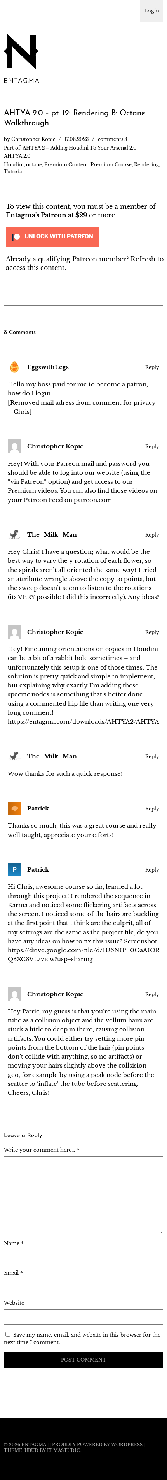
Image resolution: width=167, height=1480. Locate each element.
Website (14, 1303)
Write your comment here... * (41, 1150)
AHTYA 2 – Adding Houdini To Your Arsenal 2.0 (80, 148)
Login (151, 10)
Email (13, 1273)
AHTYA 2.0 (17, 156)
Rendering (146, 164)
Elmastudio (63, 1450)
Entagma (33, 1444)
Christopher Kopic (33, 139)
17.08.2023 (76, 139)
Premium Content (66, 164)
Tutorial (14, 171)
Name (14, 1243)
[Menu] (13, 9)
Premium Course (111, 164)
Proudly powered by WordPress (97, 1444)
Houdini (14, 164)
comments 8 (112, 139)
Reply (152, 367)
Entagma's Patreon (36, 215)
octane (34, 164)
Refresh (142, 259)
